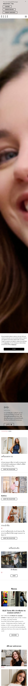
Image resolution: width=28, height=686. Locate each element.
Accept (14, 349)
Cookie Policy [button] (7, 342)
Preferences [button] (13, 344)
